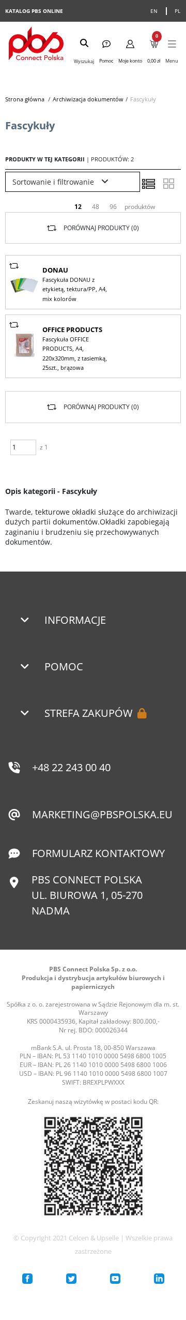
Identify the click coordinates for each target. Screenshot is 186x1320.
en (154, 10)
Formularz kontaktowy (98, 853)
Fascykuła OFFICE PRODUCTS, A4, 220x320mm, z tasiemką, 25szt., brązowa (74, 353)
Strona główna (24, 99)
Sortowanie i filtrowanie (54, 182)
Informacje (75, 620)
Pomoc (63, 666)
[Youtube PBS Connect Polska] (115, 1278)
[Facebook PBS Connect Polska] (27, 1278)
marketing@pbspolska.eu (102, 814)
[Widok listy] (148, 183)
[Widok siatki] (168, 183)
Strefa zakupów (88, 713)
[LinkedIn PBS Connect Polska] (159, 1278)
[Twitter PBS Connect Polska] (71, 1278)
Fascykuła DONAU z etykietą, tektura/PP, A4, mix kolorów (74, 289)
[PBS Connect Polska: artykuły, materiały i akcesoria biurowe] (36, 45)
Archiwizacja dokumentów (88, 99)
